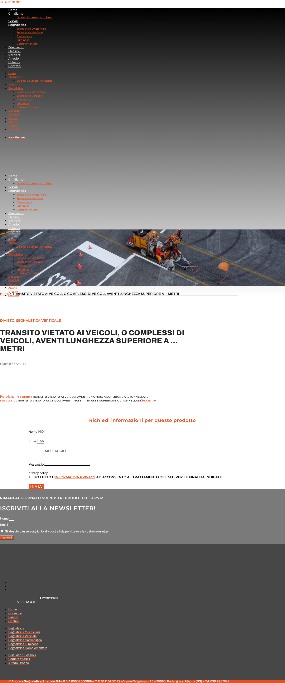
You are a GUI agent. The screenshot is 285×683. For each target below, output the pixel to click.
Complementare (27, 43)
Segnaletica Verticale (30, 32)
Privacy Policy (50, 597)
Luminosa (23, 39)
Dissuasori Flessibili (16, 49)
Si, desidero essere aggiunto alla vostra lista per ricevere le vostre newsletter (56, 531)
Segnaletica (17, 25)
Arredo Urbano (14, 60)
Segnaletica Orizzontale (31, 28)
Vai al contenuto (10, 2)
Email (33, 441)
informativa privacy (75, 477)
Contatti (14, 66)
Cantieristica (24, 36)
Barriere (14, 55)
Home (13, 10)
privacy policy (38, 473)
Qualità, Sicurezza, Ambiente (34, 17)
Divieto (7, 321)
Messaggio (36, 464)
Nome (33, 431)
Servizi (13, 21)
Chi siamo (16, 13)
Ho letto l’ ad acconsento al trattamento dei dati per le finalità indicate (128, 477)
